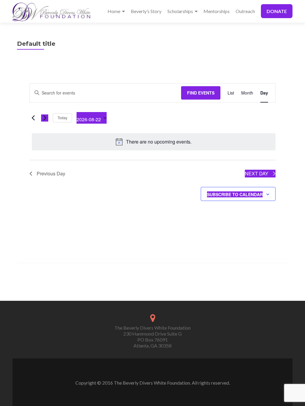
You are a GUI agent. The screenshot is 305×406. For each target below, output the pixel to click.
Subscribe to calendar (235, 194)
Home (114, 11)
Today (62, 117)
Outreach (245, 11)
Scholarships (180, 11)
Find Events (200, 93)
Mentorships (216, 11)
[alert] (154, 141)
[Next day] (44, 118)
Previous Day (51, 173)
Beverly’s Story (146, 11)
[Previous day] (33, 118)
